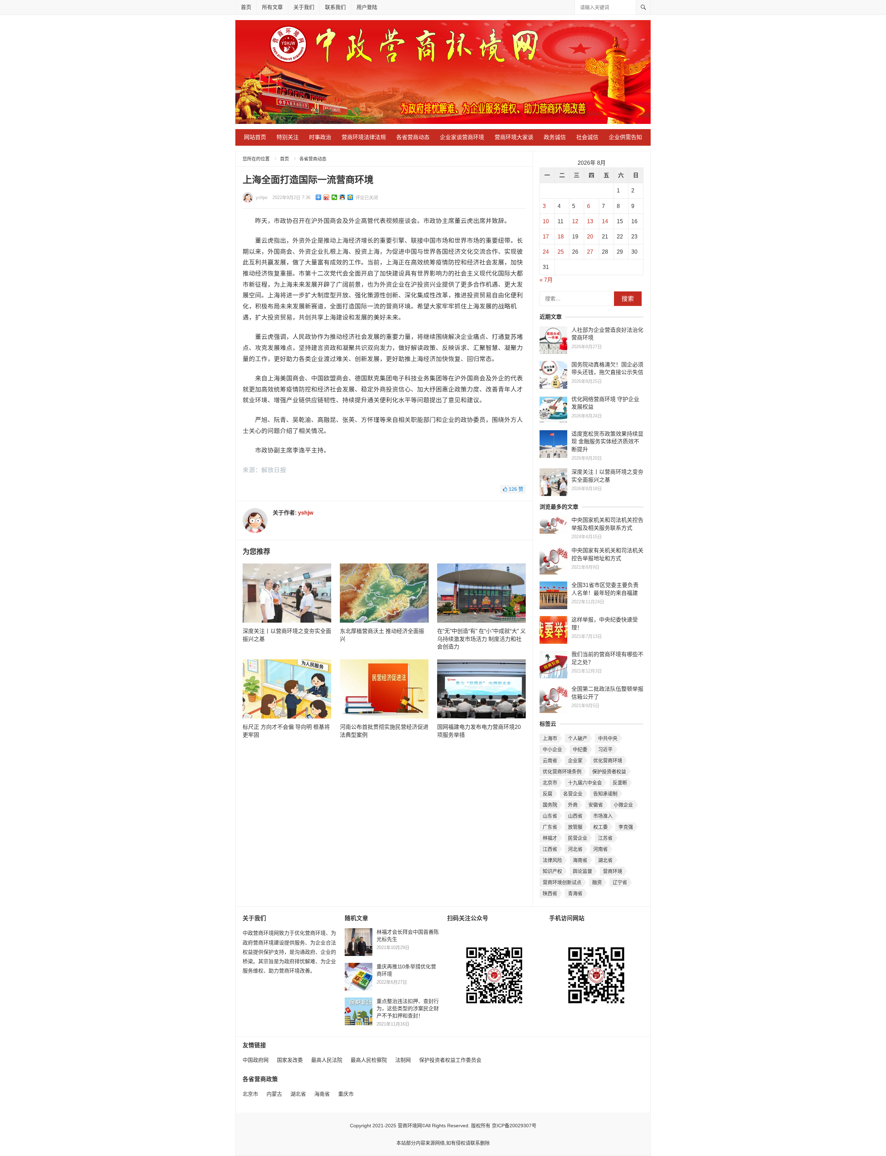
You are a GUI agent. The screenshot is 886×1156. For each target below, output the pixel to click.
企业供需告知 (625, 137)
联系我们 (335, 7)
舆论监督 (582, 871)
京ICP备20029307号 (514, 1125)
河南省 (600, 849)
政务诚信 (555, 137)
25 (561, 252)
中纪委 (580, 749)
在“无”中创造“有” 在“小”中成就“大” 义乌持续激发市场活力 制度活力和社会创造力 (481, 639)
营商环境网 (410, 1125)
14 (605, 221)
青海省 (575, 893)
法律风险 (552, 860)
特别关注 (288, 137)
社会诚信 (587, 137)
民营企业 (577, 838)
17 (546, 237)
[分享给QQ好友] (342, 197)
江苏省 (605, 838)
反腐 (547, 793)
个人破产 (577, 738)
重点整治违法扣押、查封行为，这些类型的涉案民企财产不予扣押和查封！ (408, 1008)
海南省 (580, 860)
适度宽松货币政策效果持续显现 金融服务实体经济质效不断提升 (607, 441)
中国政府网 (256, 1060)
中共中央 (607, 738)
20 (590, 237)
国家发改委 (290, 1060)
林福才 (550, 838)
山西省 (575, 816)
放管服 (575, 827)
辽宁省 (620, 882)
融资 (597, 882)
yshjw (261, 197)
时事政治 (320, 137)
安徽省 (595, 804)
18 (561, 237)
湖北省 (605, 860)
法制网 (403, 1060)
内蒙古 (274, 1094)
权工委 (600, 827)
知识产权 (552, 871)
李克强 (625, 827)
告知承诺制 (605, 793)
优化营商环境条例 (562, 771)
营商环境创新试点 (562, 882)
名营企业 (572, 793)
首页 (246, 7)
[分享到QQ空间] (350, 197)
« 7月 (546, 280)
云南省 (550, 760)
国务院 (550, 804)
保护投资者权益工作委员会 (450, 1060)
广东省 (550, 827)
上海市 (550, 738)
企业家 (575, 760)
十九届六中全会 (585, 782)
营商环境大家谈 (514, 137)
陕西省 (550, 893)
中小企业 (552, 749)
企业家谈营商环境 (462, 137)
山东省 (550, 816)
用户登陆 (366, 7)
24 (546, 252)
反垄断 (620, 782)
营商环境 (612, 871)
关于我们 (303, 7)
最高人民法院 (326, 1060)
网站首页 (255, 137)
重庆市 (346, 1094)
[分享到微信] (334, 197)
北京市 (550, 782)
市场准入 (603, 816)
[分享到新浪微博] (326, 197)
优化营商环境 (607, 760)
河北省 (575, 849)
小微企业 (623, 804)
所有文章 (272, 7)
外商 (573, 804)
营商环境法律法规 (364, 137)
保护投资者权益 (609, 771)
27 (590, 252)
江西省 (550, 849)
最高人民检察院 (369, 1060)
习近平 (605, 749)
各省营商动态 (413, 137)
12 (575, 221)
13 (590, 221)
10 (546, 221)
